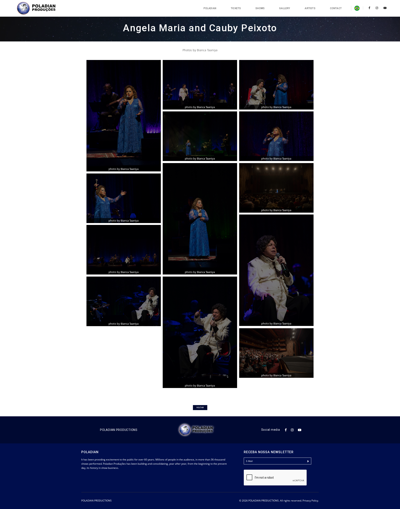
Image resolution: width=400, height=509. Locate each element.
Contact (336, 8)
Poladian (210, 8)
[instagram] (376, 8)
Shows (260, 8)
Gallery (284, 8)
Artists (310, 8)
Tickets (236, 8)
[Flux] (41, 8)
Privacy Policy (310, 500)
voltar (200, 408)
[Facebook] (369, 8)
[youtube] (383, 8)
